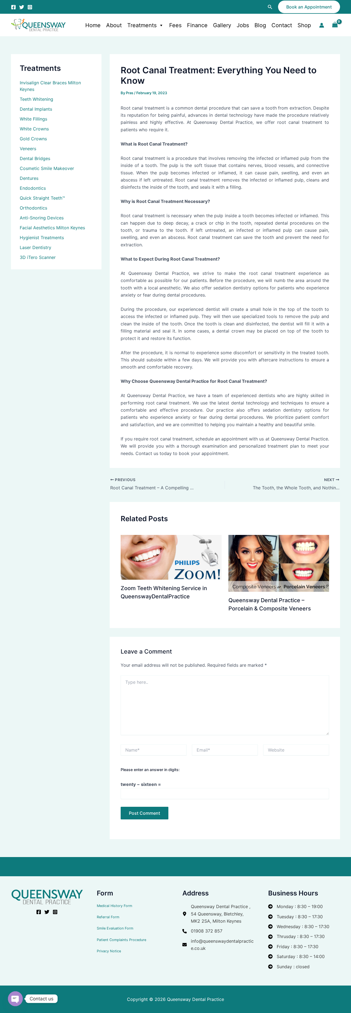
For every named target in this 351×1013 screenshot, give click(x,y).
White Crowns (34, 129)
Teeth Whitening (36, 99)
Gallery (222, 25)
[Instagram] (29, 7)
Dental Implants (36, 109)
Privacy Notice (109, 951)
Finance (197, 25)
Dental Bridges (35, 158)
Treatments (142, 25)
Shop (304, 25)
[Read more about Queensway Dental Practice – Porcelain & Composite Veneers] (278, 563)
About (114, 25)
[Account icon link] (321, 25)
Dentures (29, 178)
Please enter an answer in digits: (150, 769)
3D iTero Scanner (38, 257)
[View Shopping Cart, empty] (335, 25)
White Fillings (33, 119)
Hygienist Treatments (42, 237)
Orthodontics (33, 208)
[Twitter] (21, 7)
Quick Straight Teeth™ (42, 198)
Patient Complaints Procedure (121, 940)
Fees (175, 25)
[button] (270, 7)
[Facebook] (13, 7)
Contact (281, 25)
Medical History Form (114, 906)
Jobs (243, 25)
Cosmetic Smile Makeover (47, 168)
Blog (260, 25)
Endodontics (33, 188)
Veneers (28, 148)
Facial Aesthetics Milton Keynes (52, 227)
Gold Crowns (33, 138)
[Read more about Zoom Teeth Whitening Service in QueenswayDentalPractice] (171, 557)
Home (93, 25)
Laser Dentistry (35, 247)
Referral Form (108, 917)
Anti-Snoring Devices (42, 218)
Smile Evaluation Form (115, 928)
